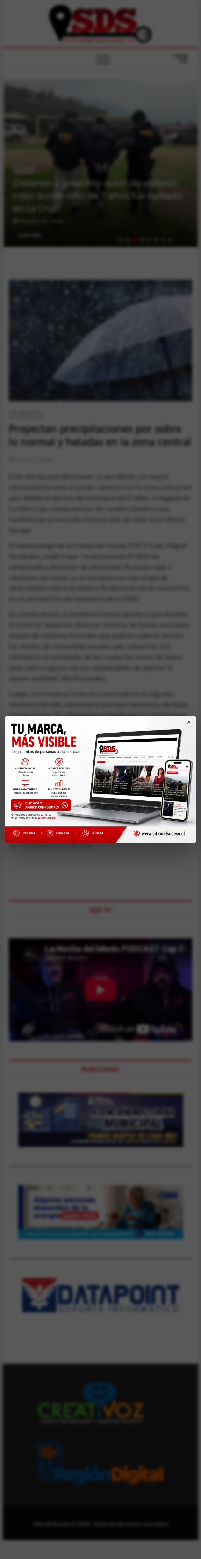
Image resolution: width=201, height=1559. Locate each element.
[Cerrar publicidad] (183, 727)
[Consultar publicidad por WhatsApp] (42, 807)
